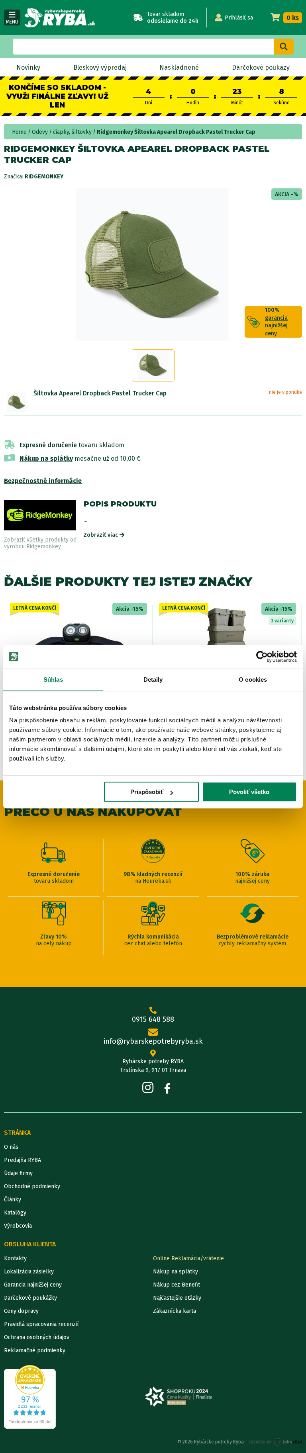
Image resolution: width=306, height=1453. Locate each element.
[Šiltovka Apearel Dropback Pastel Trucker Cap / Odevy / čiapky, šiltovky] (16, 402)
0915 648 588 (153, 1019)
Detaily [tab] (153, 679)
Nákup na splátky (46, 458)
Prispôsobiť (146, 791)
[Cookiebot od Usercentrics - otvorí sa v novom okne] (262, 657)
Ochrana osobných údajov (36, 1337)
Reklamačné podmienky (34, 1350)
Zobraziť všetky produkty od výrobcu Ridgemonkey (40, 543)
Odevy (40, 132)
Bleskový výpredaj (100, 67)
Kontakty (15, 1258)
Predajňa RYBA (22, 1160)
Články (12, 1199)
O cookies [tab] (253, 679)
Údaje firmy (18, 1173)
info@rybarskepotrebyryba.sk (153, 1041)
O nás (11, 1147)
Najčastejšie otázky (177, 1298)
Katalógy (15, 1212)
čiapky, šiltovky (72, 132)
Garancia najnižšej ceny (33, 1284)
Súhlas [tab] (53, 679)
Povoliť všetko (249, 791)
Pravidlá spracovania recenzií (41, 1324)
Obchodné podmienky (32, 1186)
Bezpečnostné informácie (43, 481)
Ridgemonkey (44, 176)
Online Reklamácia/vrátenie (188, 1258)
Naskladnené (179, 67)
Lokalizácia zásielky (29, 1271)
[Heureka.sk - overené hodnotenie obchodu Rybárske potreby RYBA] (30, 1397)
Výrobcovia (18, 1225)
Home (19, 132)
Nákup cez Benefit (176, 1284)
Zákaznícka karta (174, 1311)
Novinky (28, 67)
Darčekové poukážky (30, 1298)
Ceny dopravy (21, 1311)
